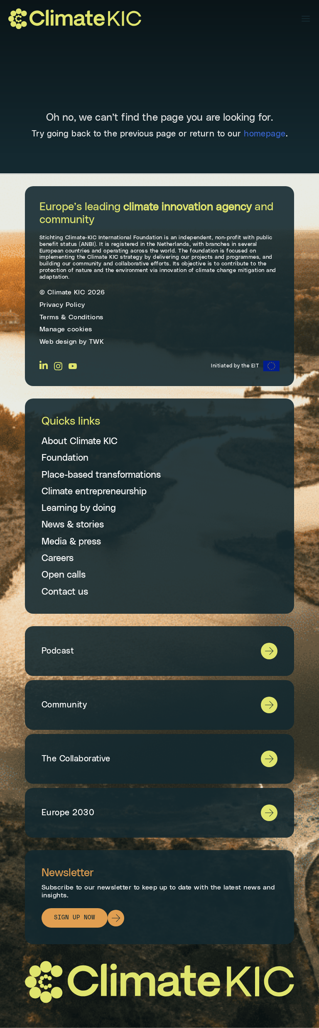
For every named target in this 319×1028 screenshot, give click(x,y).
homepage (265, 134)
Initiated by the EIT (235, 365)
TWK (96, 341)
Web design (58, 341)
